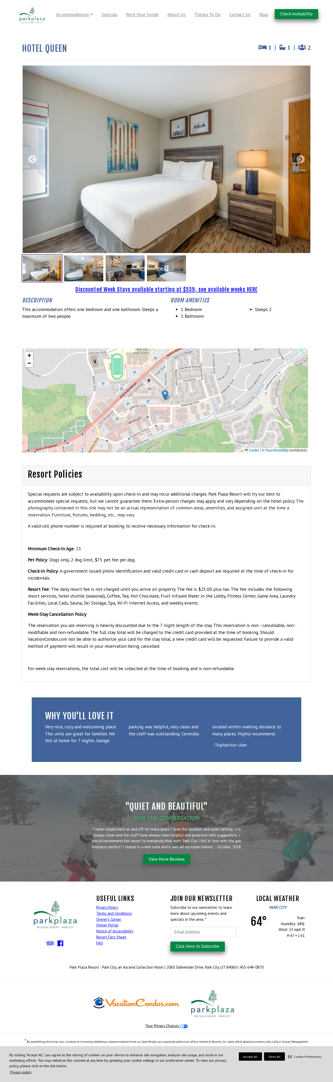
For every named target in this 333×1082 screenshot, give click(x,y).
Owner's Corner (108, 919)
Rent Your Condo (142, 14)
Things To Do (207, 14)
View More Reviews (167, 859)
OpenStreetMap (277, 450)
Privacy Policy (107, 907)
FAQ (99, 943)
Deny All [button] (274, 1057)
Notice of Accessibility (114, 931)
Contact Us (240, 14)
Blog (263, 14)
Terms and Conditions (114, 913)
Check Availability (296, 14)
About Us (176, 14)
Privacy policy (20, 1072)
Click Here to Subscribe (197, 946)
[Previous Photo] (34, 159)
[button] (305, 1056)
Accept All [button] (250, 1057)
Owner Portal (107, 925)
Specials (109, 14)
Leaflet (253, 450)
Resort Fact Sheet (111, 937)
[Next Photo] (299, 159)
